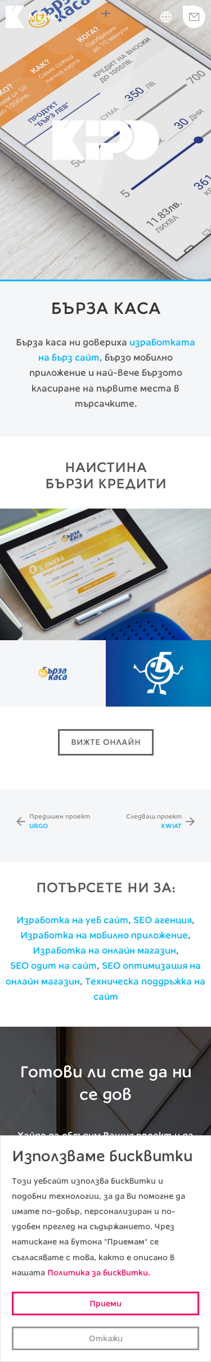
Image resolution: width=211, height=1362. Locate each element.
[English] (166, 17)
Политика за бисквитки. (98, 1272)
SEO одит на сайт (53, 965)
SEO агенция (162, 920)
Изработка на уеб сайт (72, 920)
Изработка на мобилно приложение (104, 935)
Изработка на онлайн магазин (104, 950)
